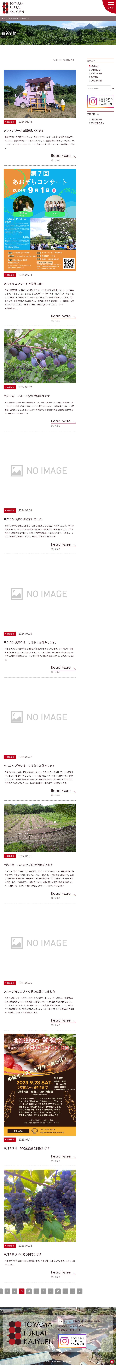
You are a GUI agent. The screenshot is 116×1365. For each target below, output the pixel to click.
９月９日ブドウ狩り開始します (23, 1254)
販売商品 (95, 77)
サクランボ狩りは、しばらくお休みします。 (31, 642)
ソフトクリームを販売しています (24, 130)
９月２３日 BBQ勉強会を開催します (27, 1148)
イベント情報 (96, 73)
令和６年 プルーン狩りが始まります (27, 396)
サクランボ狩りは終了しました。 (24, 519)
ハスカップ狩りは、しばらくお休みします (29, 765)
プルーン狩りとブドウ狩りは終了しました (29, 991)
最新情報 (14, 18)
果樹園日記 (95, 69)
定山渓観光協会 (97, 123)
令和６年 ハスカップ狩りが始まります (28, 865)
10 (72, 1291)
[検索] (112, 88)
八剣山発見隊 (96, 80)
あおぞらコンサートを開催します (24, 283)
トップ (5, 18)
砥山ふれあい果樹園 (13, 8)
